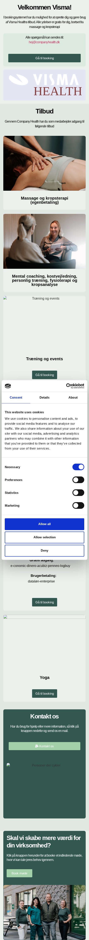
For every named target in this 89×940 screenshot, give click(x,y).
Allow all (44, 524)
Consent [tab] (16, 397)
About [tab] (73, 397)
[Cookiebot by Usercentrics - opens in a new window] (66, 386)
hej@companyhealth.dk (44, 42)
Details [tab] (45, 397)
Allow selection (45, 537)
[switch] (78, 479)
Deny (44, 550)
